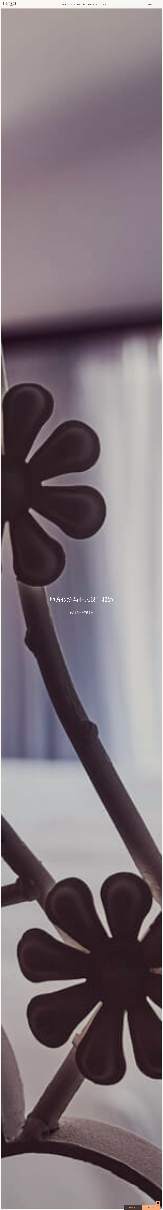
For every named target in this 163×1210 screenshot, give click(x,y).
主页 (58, 4)
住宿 (70, 4)
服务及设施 (91, 4)
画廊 (104, 4)
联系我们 (150, 4)
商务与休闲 (77, 4)
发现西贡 (64, 4)
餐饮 (84, 4)
